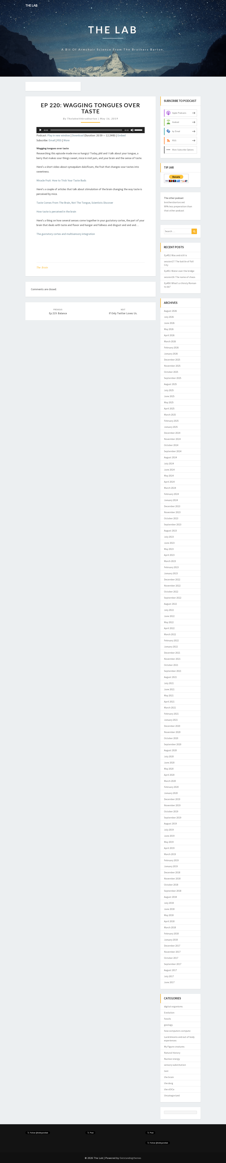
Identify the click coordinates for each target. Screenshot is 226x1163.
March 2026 (170, 341)
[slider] (139, 130)
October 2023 (171, 518)
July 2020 (169, 756)
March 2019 (170, 854)
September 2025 (172, 377)
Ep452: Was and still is (175, 255)
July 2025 (169, 390)
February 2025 (171, 420)
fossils (167, 1018)
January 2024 (171, 500)
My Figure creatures (174, 1046)
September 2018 (172, 890)
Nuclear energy (172, 1058)
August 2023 (170, 530)
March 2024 (170, 487)
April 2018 (169, 921)
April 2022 (169, 628)
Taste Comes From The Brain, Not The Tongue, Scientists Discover (74, 202)
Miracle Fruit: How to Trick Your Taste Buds (61, 180)
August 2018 (170, 896)
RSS (59, 140)
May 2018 (169, 915)
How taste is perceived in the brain (56, 211)
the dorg (168, 1083)
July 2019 (169, 829)
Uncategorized (172, 1095)
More (66, 140)
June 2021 (169, 689)
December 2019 (172, 799)
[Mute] (132, 130)
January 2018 (171, 939)
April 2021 (169, 701)
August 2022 (170, 603)
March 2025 (170, 414)
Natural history (172, 1052)
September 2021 (172, 670)
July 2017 (169, 976)
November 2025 (172, 365)
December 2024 (172, 432)
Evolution (169, 1012)
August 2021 (170, 677)
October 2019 (171, 811)
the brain (42, 267)
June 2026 (169, 322)
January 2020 (171, 793)
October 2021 (171, 664)
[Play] (40, 130)
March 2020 (170, 780)
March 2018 (170, 927)
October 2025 (171, 371)
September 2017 (172, 964)
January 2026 (171, 353)
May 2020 (169, 768)
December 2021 (172, 652)
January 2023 (171, 573)
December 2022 (172, 579)
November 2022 (172, 585)
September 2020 (172, 744)
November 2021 (172, 658)
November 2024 (172, 438)
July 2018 (169, 902)
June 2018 (169, 909)
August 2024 (170, 457)
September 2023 (172, 524)
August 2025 (170, 384)
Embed (121, 135)
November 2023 (172, 512)
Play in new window (58, 135)
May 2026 (169, 329)
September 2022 (172, 597)
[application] (90, 130)
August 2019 (170, 823)
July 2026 (169, 316)
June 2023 (169, 542)
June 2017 (169, 982)
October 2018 (171, 884)
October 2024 (171, 445)
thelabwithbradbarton (82, 118)
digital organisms (173, 1006)
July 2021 (169, 683)
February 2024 (171, 493)
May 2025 (169, 402)
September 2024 (172, 451)
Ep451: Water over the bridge (179, 270)
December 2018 (172, 872)
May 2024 (169, 475)
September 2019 (172, 817)
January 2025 (171, 426)
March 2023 (170, 561)
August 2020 (170, 750)
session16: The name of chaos (179, 277)
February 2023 (171, 567)
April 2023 (169, 554)
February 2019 (171, 860)
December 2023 (172, 506)
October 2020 (171, 738)
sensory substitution (175, 1064)
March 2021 (170, 707)
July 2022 (169, 609)
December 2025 (172, 359)
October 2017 (171, 957)
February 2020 (171, 786)
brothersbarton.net (174, 202)
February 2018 (171, 933)
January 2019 (171, 866)
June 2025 (169, 396)
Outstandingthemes (130, 1157)
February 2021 (171, 713)
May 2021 (169, 695)
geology (168, 1024)
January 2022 (171, 646)
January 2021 (171, 719)
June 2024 (169, 469)
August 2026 (170, 310)
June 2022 (169, 616)
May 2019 (169, 841)
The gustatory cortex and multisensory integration (65, 234)
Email (52, 140)
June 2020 (169, 762)
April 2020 (169, 774)
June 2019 (169, 835)
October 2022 (171, 591)
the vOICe (169, 1089)
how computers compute (177, 1030)
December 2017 (172, 945)
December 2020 (172, 725)
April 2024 (169, 481)
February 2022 (171, 640)
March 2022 (170, 634)
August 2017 (170, 970)
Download (78, 135)
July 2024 (169, 463)
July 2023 (169, 536)
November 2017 (172, 951)
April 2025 (169, 408)
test (166, 1070)
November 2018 (172, 878)
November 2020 (172, 732)
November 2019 (172, 805)
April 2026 (169, 335)
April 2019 (169, 848)
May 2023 (169, 548)
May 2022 (169, 622)
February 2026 (171, 347)
